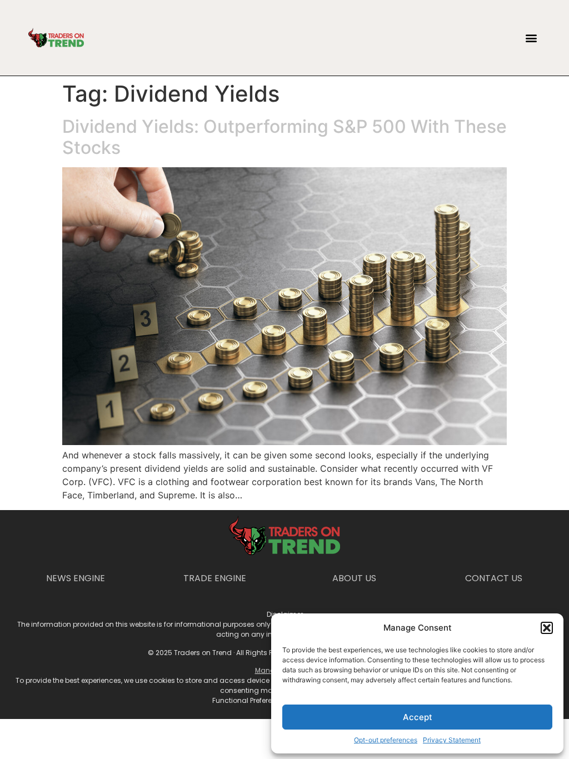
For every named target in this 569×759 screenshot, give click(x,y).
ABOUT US (354, 578)
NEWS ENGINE (75, 578)
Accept (417, 717)
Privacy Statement (452, 740)
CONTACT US (493, 578)
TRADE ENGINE (214, 578)
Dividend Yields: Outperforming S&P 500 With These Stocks (284, 137)
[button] (546, 627)
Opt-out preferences (385, 740)
